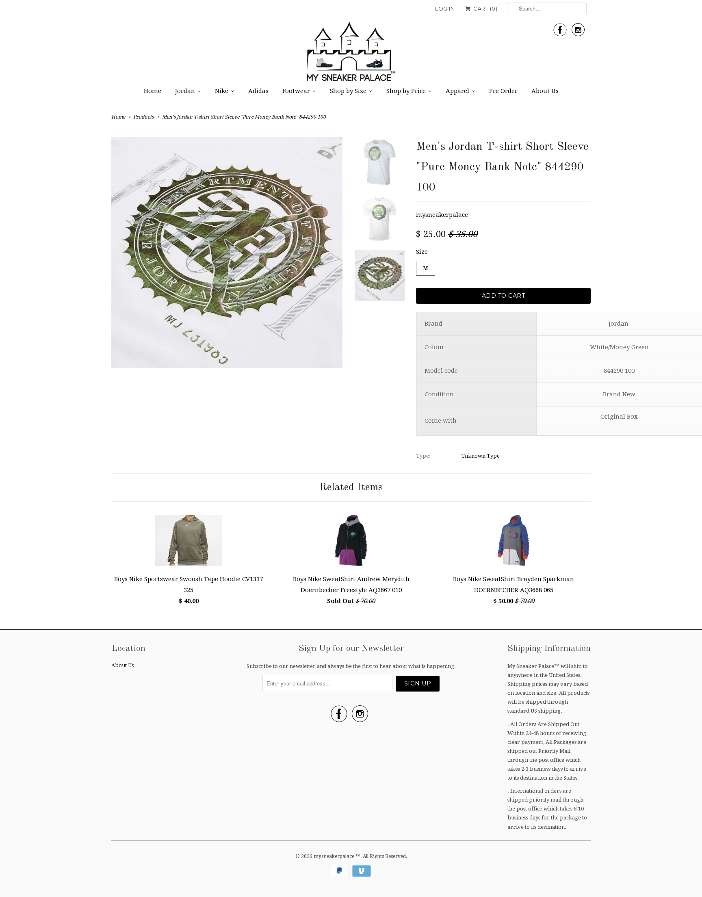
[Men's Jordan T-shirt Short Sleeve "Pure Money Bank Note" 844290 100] (226, 252)
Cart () (484, 8)
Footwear (296, 91)
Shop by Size (348, 91)
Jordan (185, 91)
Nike (221, 91)
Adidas (258, 91)
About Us (545, 91)
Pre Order (503, 91)
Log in (445, 8)
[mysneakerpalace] (351, 54)
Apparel (457, 91)
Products (143, 117)
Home (152, 91)
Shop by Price (406, 91)
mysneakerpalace (442, 214)
